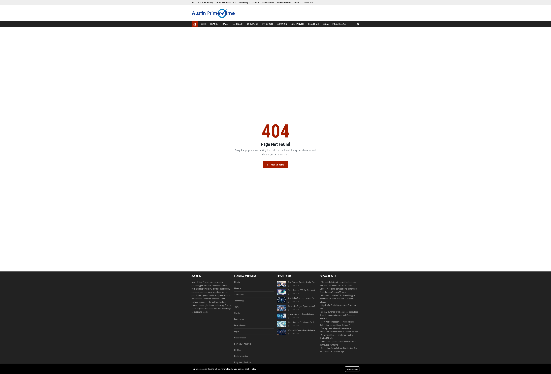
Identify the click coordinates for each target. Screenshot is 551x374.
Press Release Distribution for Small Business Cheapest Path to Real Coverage (302, 322)
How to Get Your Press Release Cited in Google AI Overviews (302, 314)
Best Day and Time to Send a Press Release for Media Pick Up (302, 282)
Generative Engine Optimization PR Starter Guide (302, 306)
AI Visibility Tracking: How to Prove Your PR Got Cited (302, 298)
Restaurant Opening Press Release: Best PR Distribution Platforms (338, 343)
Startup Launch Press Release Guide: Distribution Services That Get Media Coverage (339, 330)
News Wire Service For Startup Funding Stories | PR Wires (336, 337)
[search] (358, 24)
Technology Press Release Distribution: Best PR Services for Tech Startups (339, 350)
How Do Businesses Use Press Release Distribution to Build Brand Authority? (337, 323)
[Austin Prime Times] (213, 13)
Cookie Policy (250, 369)
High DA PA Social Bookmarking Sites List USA (338, 307)
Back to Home (277, 164)
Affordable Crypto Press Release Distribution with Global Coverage (302, 330)
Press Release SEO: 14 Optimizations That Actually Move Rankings (302, 290)
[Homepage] (195, 24)
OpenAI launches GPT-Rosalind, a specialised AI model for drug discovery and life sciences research (339, 315)
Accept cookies (352, 369)
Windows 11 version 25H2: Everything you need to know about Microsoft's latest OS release (337, 298)
